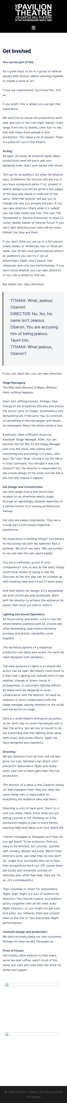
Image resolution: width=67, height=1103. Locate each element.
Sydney (36, 1097)
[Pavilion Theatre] (33, 12)
